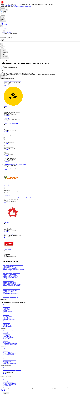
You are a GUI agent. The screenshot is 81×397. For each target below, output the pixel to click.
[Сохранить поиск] (2, 44)
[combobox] (6, 37)
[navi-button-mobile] (2, 26)
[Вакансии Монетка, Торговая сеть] (42, 177)
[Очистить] (2, 40)
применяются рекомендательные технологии (25, 387)
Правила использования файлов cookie (22, 6)
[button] (2, 22)
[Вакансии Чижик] (42, 96)
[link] (3, 19)
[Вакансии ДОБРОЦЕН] (42, 212)
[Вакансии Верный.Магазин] (42, 244)
